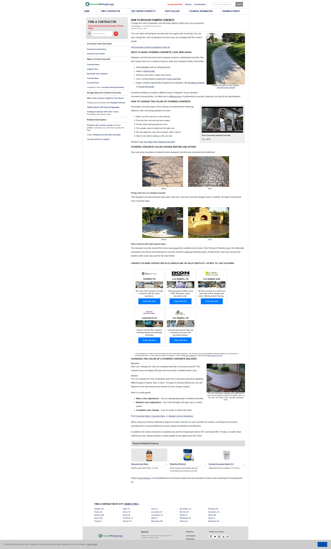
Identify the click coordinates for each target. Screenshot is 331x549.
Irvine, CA (154, 509)
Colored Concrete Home (96, 49)
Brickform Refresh (196, 83)
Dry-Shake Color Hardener (97, 74)
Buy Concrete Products (143, 11)
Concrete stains (93, 65)
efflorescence (175, 96)
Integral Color (92, 69)
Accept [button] (322, 544)
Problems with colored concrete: (100, 125)
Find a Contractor (110, 11)
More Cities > (132, 504)
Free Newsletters (200, 4)
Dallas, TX (126, 509)
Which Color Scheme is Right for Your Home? (105, 98)
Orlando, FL (184, 515)
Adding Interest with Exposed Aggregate (103, 107)
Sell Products (190, 539)
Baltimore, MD (99, 515)
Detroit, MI (126, 515)
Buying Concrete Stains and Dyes (107, 135)
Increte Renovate (146, 87)
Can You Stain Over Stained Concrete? (157, 142)
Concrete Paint (93, 83)
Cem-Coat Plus (174, 79)
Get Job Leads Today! (175, 4)
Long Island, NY (156, 512)
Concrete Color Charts (96, 54)
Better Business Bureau (214, 355)
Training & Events (231, 11)
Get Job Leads (190, 535)
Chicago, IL (98, 521)
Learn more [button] (92, 544)
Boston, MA (98, 518)
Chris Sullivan (137, 26)
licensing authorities (189, 355)
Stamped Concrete (117, 103)
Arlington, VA (98, 509)
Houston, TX (127, 521)
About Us (188, 4)
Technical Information (200, 11)
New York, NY (184, 512)
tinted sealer (149, 71)
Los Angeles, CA (157, 515)
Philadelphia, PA (185, 518)
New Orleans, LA (185, 509)
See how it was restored (226, 88)
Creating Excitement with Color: (100, 112)
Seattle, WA (212, 515)
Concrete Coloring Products (112, 87)
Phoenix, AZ (184, 521)
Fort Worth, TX (128, 518)
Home (86, 11)
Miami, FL (154, 518)
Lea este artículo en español (98, 139)
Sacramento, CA (213, 512)
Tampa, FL (211, 518)
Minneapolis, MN (157, 521)
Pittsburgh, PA (213, 509)
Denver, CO (126, 512)
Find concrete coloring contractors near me (150, 47)
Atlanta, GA (98, 512)
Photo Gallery (172, 11)
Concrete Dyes (93, 78)
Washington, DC (213, 521)
